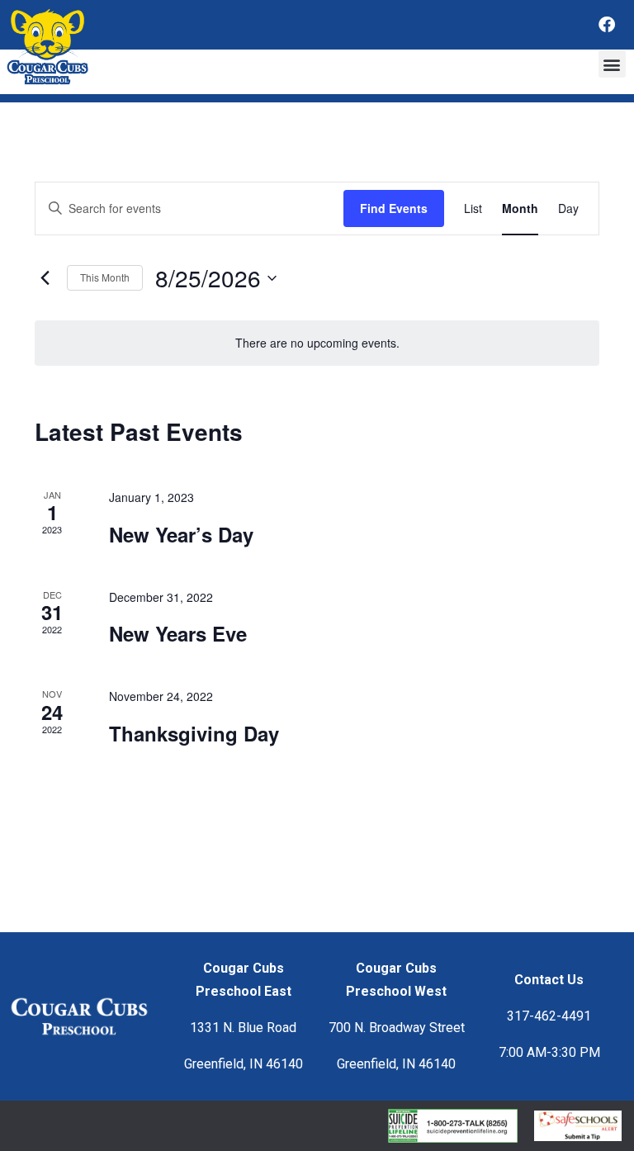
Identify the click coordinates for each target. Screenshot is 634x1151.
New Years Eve (178, 633)
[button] (612, 64)
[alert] (317, 343)
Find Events (394, 208)
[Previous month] (44, 278)
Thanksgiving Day (194, 733)
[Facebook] (606, 24)
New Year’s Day (181, 534)
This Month (105, 277)
